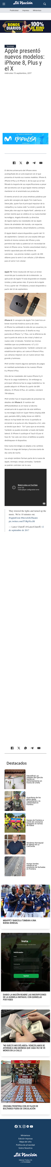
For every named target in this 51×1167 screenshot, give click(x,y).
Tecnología (10, 46)
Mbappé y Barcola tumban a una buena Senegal (19, 921)
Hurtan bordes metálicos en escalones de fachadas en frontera (35, 866)
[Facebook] (14, 163)
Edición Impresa (25, 1138)
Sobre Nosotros (25, 1148)
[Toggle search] (44, 3)
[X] (21, 163)
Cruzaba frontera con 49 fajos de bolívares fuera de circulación (20, 1107)
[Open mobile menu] (4, 4)
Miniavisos (37, 10)
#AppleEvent (14, 517)
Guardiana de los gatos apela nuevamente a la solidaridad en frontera (33, 801)
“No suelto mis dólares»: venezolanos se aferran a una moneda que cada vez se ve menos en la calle (24, 1048)
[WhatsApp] (27, 163)
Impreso (25, 10)
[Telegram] (34, 163)
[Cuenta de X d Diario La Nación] (20, 1127)
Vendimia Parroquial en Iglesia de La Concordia (34, 844)
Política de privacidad (25, 1145)
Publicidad (14, 10)
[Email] (41, 163)
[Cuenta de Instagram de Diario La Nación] (24, 1127)
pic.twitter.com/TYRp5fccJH (22, 521)
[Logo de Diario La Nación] (25, 1155)
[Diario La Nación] (23, 3)
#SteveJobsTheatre (29, 517)
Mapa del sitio (25, 1142)
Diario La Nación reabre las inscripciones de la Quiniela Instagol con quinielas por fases (24, 997)
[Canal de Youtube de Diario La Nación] (31, 1127)
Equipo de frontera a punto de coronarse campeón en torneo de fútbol (35, 822)
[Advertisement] (25, 100)
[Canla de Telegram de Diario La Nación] (27, 1127)
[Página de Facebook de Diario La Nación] (16, 1127)
